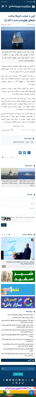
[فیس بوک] (3, 380)
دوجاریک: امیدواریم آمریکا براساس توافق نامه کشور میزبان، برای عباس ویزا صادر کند (17, 321)
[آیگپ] (16, 380)
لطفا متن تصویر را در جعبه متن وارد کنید (24, 217)
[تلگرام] (32, 380)
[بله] (19, 380)
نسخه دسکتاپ (18, 374)
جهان (22, 126)
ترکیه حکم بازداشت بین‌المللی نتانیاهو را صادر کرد (20, 315)
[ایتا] (13, 380)
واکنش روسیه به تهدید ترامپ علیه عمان (22, 318)
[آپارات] (22, 380)
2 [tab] (7, 234)
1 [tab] (9, 234)
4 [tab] (2, 234)
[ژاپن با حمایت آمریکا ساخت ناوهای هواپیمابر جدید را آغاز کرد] (18, 38)
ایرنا (20, 7)
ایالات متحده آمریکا (19, 142)
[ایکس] (29, 380)
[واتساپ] (13, 383)
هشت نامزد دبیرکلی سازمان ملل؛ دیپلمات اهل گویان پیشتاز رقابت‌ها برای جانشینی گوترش (17, 326)
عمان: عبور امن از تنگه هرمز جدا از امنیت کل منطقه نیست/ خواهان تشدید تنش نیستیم (18, 345)
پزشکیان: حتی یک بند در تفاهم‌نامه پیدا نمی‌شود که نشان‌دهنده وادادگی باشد (20, 263)
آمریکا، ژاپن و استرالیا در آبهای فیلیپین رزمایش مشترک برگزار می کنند (26, 183)
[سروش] (10, 380)
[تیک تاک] (22, 383)
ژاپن (27, 142)
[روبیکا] (26, 380)
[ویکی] (16, 383)
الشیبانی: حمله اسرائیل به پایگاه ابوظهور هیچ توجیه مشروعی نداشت (17, 336)
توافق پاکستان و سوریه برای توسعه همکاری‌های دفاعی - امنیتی (17, 350)
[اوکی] (19, 383)
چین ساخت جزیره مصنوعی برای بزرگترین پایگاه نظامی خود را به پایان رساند (17, 354)
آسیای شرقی (16, 126)
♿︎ (31, 392)
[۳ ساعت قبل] (18, 248)
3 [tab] (4, 234)
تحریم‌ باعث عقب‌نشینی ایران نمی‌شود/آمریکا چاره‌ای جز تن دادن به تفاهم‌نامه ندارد (17, 331)
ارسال (3, 225)
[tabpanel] (18, 253)
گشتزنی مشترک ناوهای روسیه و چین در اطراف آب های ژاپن (9, 182)
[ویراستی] (7, 380)
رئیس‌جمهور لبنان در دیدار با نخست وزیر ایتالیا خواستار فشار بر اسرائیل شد (17, 340)
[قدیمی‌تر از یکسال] (26, 173)
